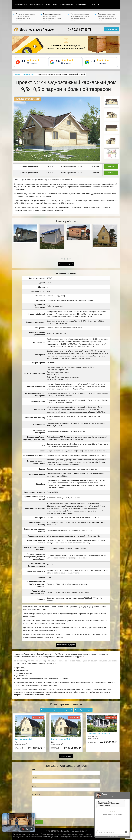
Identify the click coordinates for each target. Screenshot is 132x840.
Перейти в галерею (65, 264)
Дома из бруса (21, 4)
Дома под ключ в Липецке (36, 29)
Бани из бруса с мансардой (83, 710)
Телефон (35, 778)
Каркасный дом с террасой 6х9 (99, 733)
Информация (81, 4)
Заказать (110, 166)
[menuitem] (21, 4)
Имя (33, 769)
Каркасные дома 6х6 (66, 710)
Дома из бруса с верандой (49, 710)
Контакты (96, 4)
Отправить (37, 822)
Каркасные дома (36, 4)
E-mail (34, 786)
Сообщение (36, 794)
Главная (17, 74)
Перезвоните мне (111, 29)
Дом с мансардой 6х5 (23, 739)
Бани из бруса (51, 4)
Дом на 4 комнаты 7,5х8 (60, 739)
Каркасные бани (66, 4)
